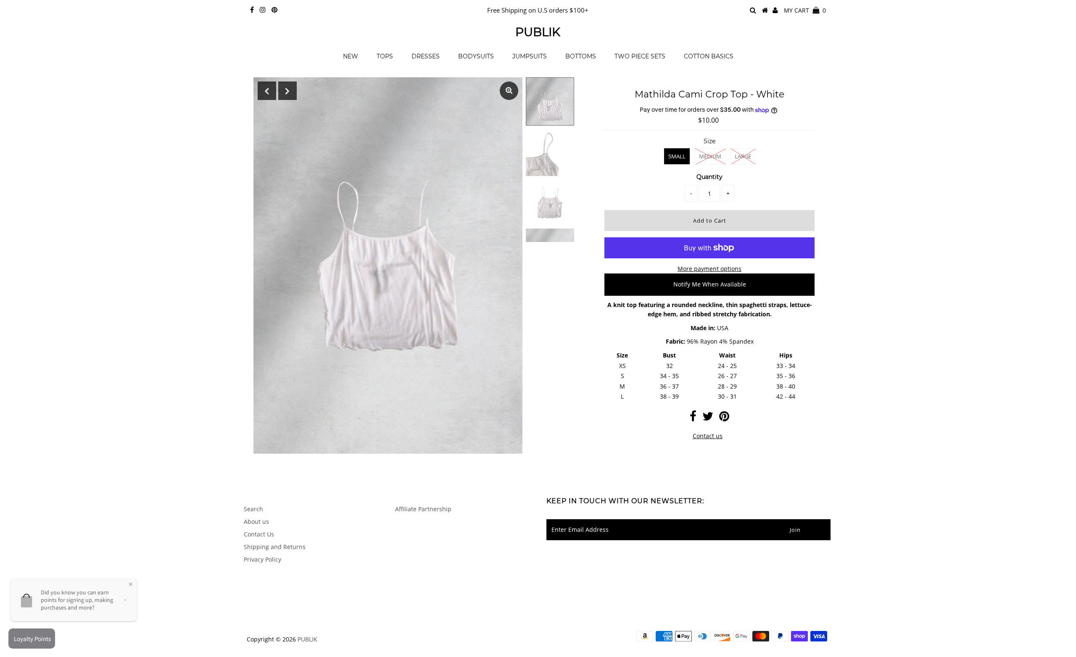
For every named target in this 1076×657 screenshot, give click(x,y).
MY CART (805, 10)
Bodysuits (476, 56)
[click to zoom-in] (509, 90)
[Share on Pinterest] (724, 418)
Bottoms (580, 56)
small (677, 156)
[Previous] (267, 90)
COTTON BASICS (708, 56)
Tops (385, 56)
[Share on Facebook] (693, 418)
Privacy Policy (262, 559)
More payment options (709, 269)
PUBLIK (537, 32)
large (743, 156)
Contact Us (259, 534)
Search (253, 509)
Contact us (708, 436)
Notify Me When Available (709, 284)
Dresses (425, 56)
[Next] (287, 90)
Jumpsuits (529, 56)
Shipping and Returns (275, 547)
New (350, 56)
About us (256, 522)
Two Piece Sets (639, 56)
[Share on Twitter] (707, 418)
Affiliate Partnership (423, 509)
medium (710, 156)
